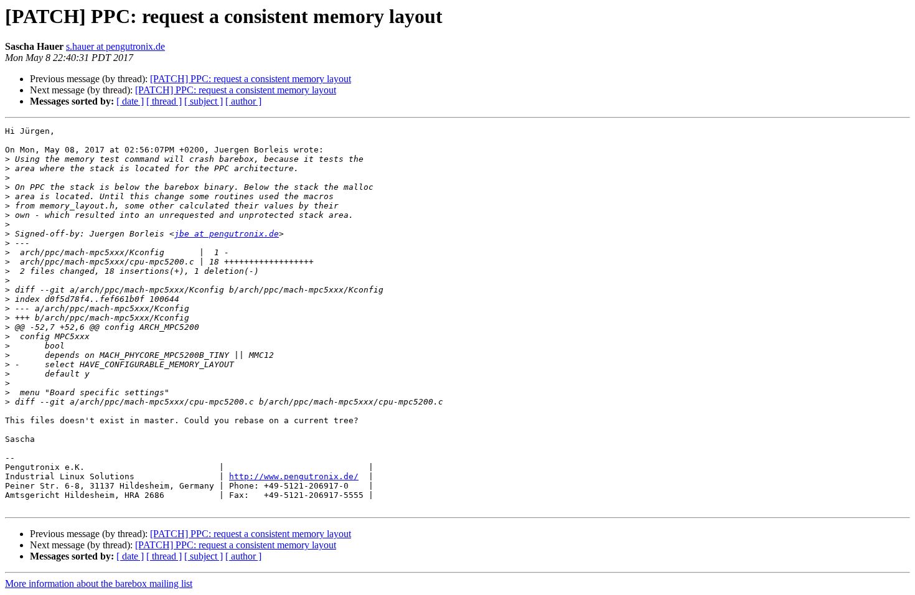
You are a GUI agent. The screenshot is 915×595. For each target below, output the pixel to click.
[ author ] (243, 101)
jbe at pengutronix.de (226, 233)
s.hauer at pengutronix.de (115, 46)
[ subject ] (203, 101)
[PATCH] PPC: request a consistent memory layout (250, 78)
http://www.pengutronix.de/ (294, 476)
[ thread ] (164, 101)
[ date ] (130, 101)
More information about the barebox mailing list (98, 583)
